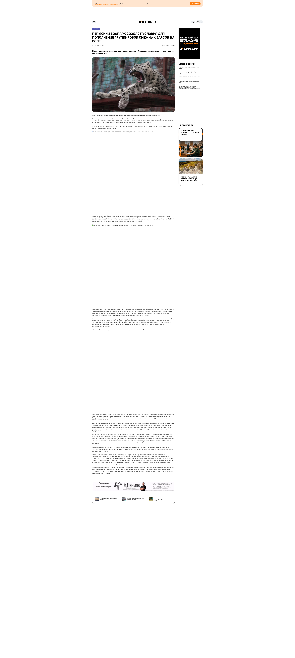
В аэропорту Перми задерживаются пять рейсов (189, 82)
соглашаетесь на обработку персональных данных (108, 4)
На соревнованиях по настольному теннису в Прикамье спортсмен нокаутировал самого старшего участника (189, 87)
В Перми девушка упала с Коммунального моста (189, 77)
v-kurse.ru (114, 3)
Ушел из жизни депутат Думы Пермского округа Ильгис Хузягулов (189, 72)
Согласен (196, 3)
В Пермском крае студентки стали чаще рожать (189, 68)
